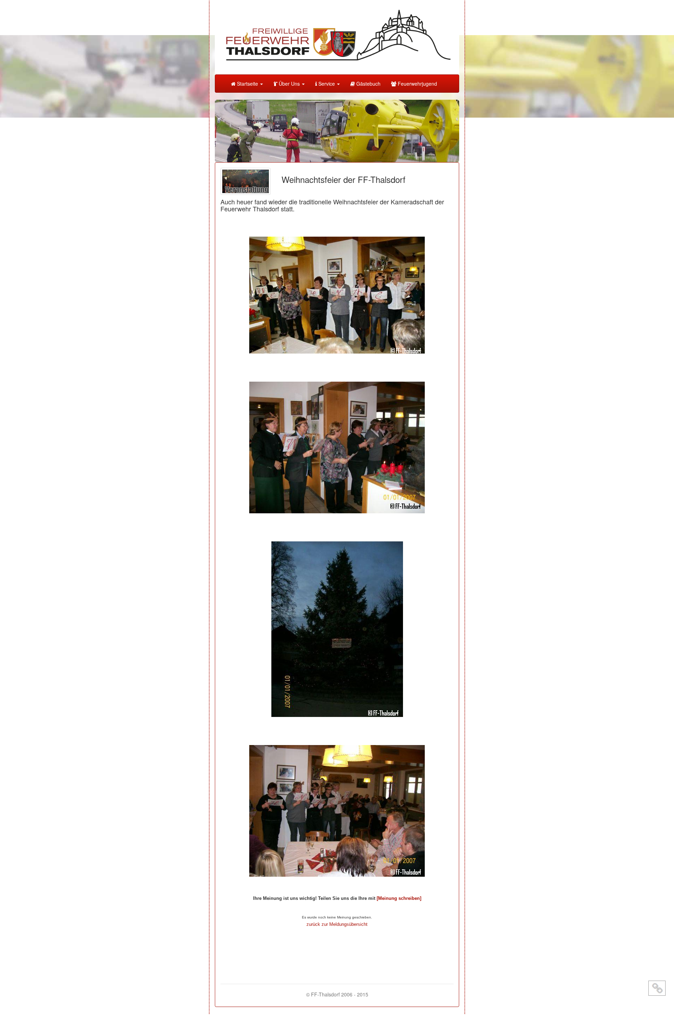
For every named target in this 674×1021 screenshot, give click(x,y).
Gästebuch (368, 83)
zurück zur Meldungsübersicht (337, 924)
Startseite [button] (247, 83)
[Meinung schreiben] (399, 898)
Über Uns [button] (289, 83)
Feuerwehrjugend (416, 83)
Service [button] (326, 83)
